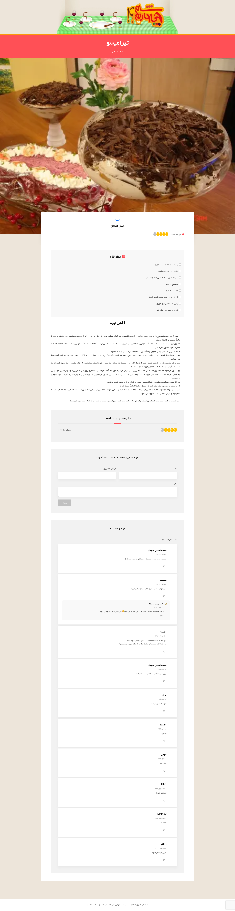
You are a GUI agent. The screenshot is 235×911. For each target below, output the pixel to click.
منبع (176, 234)
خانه (122, 51)
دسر (114, 51)
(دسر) (117, 220)
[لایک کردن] (164, 566)
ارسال (64, 503)
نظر (175, 483)
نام (176, 468)
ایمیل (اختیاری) (109, 468)
